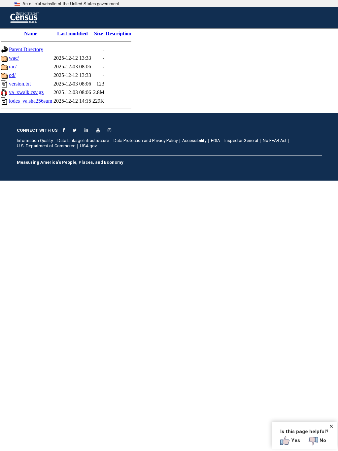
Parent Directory (26, 49)
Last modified (72, 33)
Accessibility (194, 140)
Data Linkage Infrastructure (83, 140)
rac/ (13, 66)
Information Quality (35, 140)
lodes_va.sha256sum (30, 101)
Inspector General (241, 140)
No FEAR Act (275, 140)
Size (98, 33)
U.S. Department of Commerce (46, 145)
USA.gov (88, 145)
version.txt (20, 84)
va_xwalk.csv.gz (26, 92)
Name (30, 33)
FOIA (215, 140)
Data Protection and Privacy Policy (146, 140)
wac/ (14, 58)
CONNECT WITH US (37, 130)
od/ (12, 75)
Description (118, 33)
